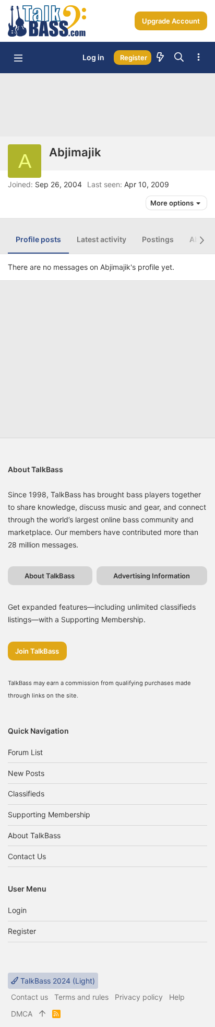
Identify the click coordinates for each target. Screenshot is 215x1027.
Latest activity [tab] (101, 239)
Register (22, 931)
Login (17, 910)
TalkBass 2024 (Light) (56, 980)
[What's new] (160, 57)
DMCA (21, 1013)
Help (177, 996)
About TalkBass (34, 835)
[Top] (42, 1014)
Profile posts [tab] (38, 239)
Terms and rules (81, 996)
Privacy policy (139, 996)
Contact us (27, 856)
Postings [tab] (158, 239)
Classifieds (26, 793)
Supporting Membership (49, 814)
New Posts (26, 773)
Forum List (25, 752)
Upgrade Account (171, 21)
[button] (18, 57)
